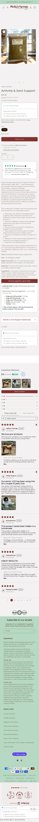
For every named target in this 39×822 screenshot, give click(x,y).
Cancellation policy (22, 781)
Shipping (3, 97)
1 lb (4, 130)
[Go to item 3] (26, 383)
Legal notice (32, 781)
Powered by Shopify (21, 775)
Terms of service (20, 778)
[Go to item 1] (6, 383)
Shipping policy (30, 778)
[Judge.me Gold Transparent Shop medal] (10, 795)
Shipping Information (11, 722)
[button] (4, 7)
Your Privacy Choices (11, 730)
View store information (11, 150)
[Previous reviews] (3, 170)
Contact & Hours (9, 714)
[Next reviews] (36, 170)
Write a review (19, 391)
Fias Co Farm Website (11, 738)
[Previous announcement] (3, 2)
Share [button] (5, 327)
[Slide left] (16, 82)
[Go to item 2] (16, 383)
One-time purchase (10, 808)
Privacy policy (32, 775)
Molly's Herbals (11, 775)
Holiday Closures (9, 718)
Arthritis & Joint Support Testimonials (17, 320)
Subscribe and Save (10, 811)
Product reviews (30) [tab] (10, 413)
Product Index (8, 747)
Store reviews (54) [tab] (28, 413)
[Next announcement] (36, 2)
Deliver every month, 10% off (14, 814)
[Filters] (3, 418)
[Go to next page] (30, 600)
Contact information (10, 781)
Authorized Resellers (11, 734)
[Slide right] (23, 82)
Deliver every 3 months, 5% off (15, 816)
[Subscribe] (33, 631)
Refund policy (10, 778)
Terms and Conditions (11, 726)
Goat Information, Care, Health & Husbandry (19, 742)
